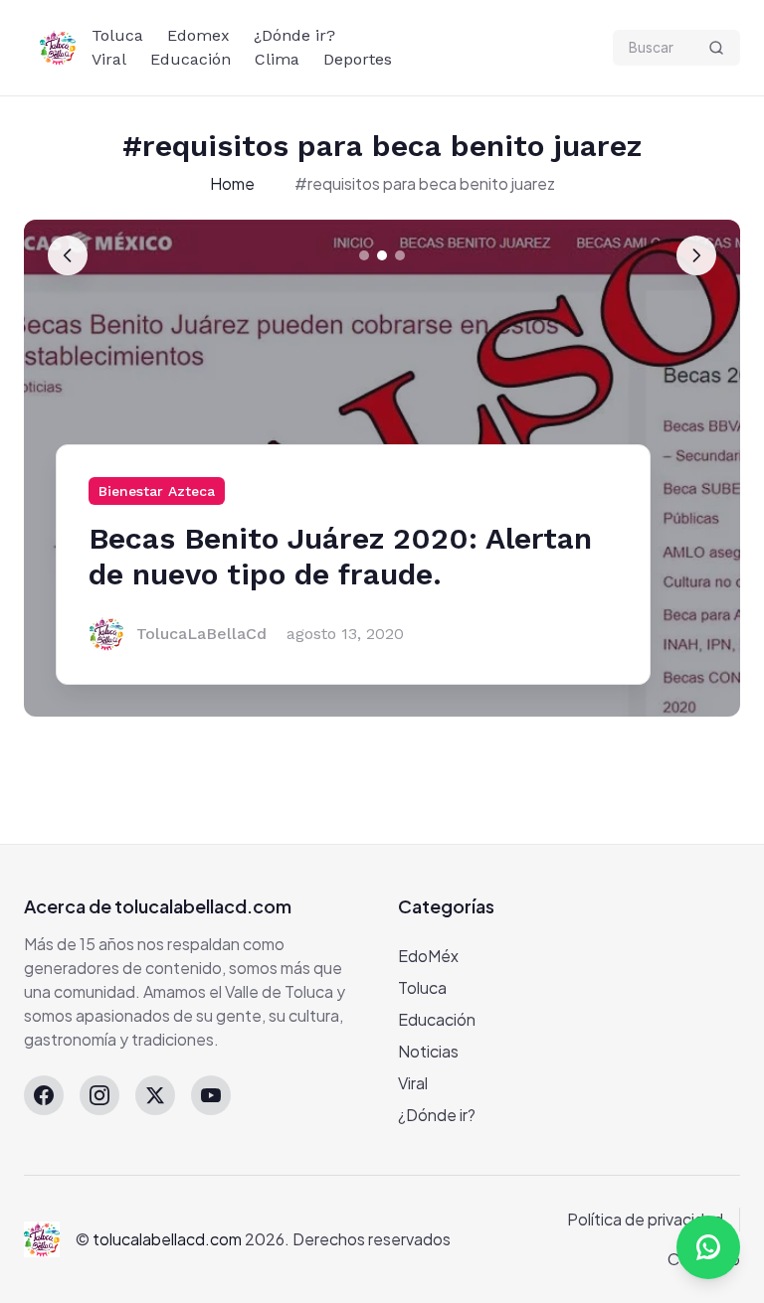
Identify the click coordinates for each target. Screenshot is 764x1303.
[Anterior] (68, 255)
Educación (190, 59)
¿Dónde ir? (294, 35)
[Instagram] (99, 1095)
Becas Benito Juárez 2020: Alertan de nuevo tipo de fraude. (340, 556)
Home (232, 183)
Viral (109, 59)
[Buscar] (716, 48)
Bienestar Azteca (156, 491)
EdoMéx (428, 955)
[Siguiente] (696, 255)
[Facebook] (44, 1095)
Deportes (357, 59)
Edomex (198, 35)
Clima (277, 59)
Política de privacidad (645, 1219)
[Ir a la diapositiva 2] (382, 255)
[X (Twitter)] (155, 1095)
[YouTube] (211, 1095)
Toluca (117, 35)
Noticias (428, 1051)
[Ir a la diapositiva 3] (400, 255)
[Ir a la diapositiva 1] (364, 255)
